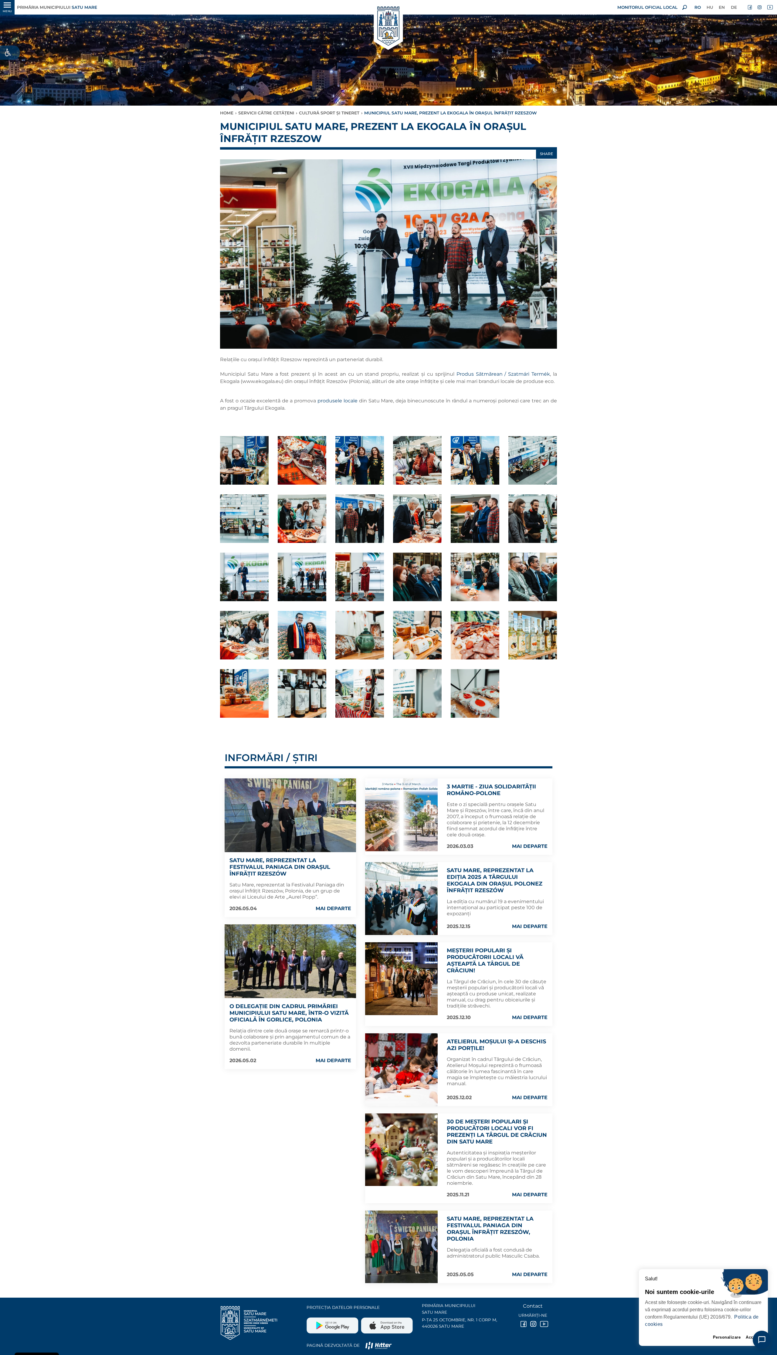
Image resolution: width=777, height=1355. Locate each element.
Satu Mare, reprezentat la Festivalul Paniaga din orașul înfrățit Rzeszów (279, 867)
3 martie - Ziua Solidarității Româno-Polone (491, 790)
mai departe (333, 908)
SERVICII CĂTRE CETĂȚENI (266, 112)
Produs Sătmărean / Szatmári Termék (503, 374)
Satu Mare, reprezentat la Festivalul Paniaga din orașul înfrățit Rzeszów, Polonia (490, 1228)
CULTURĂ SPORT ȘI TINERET (329, 112)
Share (546, 153)
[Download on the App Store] (386, 1323)
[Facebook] (750, 7)
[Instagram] (760, 7)
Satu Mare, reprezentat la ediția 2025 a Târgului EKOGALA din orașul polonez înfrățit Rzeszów (494, 880)
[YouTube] (769, 7)
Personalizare (727, 1337)
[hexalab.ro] (378, 1345)
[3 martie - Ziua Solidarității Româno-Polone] (401, 814)
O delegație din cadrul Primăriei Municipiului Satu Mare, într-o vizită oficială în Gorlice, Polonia (289, 1013)
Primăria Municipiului (57, 7)
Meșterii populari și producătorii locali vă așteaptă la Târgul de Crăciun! (485, 960)
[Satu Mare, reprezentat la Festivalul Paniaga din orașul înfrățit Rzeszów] (290, 815)
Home (226, 112)
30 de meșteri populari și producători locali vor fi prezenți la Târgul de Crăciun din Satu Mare (497, 1131)
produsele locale (337, 401)
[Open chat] (762, 1340)
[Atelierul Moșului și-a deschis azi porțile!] (401, 1069)
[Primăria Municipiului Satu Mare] (388, 26)
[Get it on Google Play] (333, 1323)
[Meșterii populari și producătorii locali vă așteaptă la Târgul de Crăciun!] (401, 978)
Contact (533, 1306)
